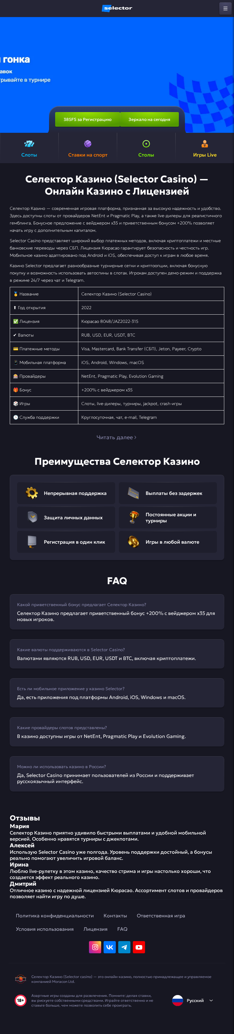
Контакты (115, 915)
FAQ (122, 929)
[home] (117, 8)
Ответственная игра (161, 915)
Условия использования (45, 929)
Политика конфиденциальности (55, 915)
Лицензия (95, 929)
